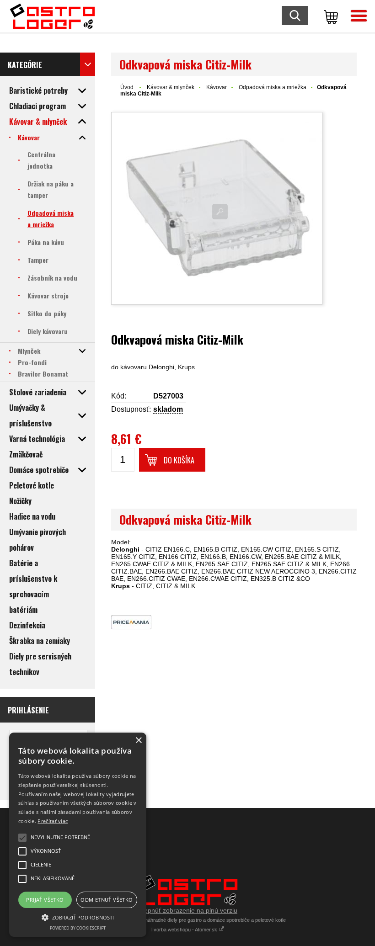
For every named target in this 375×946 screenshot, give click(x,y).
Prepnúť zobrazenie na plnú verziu (187, 910)
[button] (77, 917)
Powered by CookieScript (78, 928)
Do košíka (179, 460)
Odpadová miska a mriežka (272, 87)
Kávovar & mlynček (170, 87)
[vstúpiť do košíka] (329, 16)
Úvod (127, 87)
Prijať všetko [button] (45, 899)
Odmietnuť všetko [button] (106, 899)
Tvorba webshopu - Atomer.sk (184, 929)
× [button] (138, 740)
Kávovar (216, 87)
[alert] (77, 835)
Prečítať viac (53, 821)
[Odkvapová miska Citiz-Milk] (216, 208)
